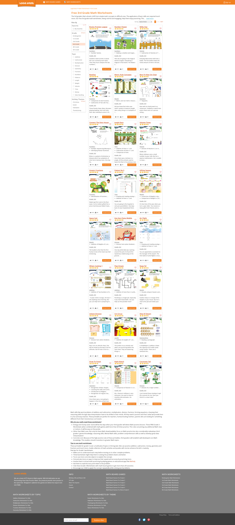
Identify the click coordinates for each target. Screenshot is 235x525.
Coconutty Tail (145, 361)
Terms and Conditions (174, 515)
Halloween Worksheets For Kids (97, 500)
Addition (92, 290)
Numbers (92, 51)
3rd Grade (76, 44)
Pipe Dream (119, 266)
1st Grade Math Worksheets (170, 480)
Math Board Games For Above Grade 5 (117, 490)
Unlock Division (95, 314)
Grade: (92, 56)
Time (116, 147)
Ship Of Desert (145, 314)
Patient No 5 (119, 170)
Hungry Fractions (96, 170)
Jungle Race (118, 122)
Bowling (92, 75)
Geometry (143, 99)
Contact (71, 487)
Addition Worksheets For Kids (21, 498)
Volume (142, 51)
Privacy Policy (162, 515)
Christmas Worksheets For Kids (97, 505)
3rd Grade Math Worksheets (170, 485)
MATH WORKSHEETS (74, 2)
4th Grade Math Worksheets (170, 487)
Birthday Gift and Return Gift (77, 478)
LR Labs (71, 480)
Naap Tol (143, 266)
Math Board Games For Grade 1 (115, 478)
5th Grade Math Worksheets (170, 490)
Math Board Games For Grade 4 (115, 485)
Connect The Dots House (99, 122)
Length (116, 338)
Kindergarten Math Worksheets (171, 478)
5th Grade (76, 50)
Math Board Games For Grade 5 (115, 487)
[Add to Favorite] (110, 28)
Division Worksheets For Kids (21, 505)
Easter (75, 105)
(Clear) (83, 33)
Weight (116, 99)
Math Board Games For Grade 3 (115, 482)
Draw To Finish (95, 361)
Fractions (92, 99)
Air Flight (143, 218)
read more (149, 18)
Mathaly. (133, 461)
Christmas (76, 102)
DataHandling (144, 338)
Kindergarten (77, 36)
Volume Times (145, 122)
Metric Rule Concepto (122, 75)
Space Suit (93, 218)
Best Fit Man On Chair (148, 75)
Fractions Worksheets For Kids (22, 507)
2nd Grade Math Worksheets (170, 482)
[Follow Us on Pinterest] (148, 520)
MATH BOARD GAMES (53, 2)
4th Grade (76, 47)
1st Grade (76, 39)
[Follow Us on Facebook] (139, 520)
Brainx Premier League (98, 27)
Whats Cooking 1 (95, 266)
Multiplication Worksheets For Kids (23, 503)
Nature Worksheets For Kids (96, 507)
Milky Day (143, 27)
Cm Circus (118, 314)
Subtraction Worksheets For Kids (22, 500)
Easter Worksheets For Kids (96, 498)
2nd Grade (76, 41)
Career (71, 485)
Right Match (119, 361)
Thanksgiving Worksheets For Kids (98, 503)
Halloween (76, 108)
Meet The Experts (74, 482)
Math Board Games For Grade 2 (115, 480)
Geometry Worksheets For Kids (22, 510)
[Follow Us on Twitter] (144, 520)
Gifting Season (145, 170)
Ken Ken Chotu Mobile (123, 218)
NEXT (161, 22)
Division (116, 242)
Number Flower (120, 27)
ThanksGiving (77, 110)
